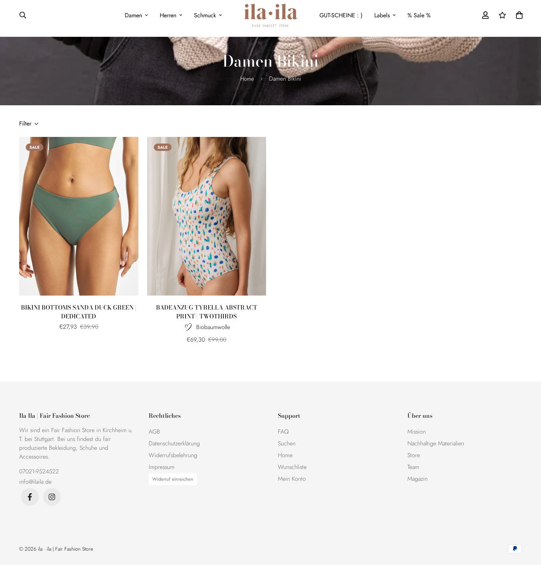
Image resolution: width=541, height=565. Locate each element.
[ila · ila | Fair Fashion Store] (270, 15)
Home (247, 79)
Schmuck (205, 15)
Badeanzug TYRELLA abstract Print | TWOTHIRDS (206, 312)
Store (413, 455)
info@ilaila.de (35, 481)
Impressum (161, 467)
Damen (133, 15)
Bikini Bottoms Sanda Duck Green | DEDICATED (79, 312)
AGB (154, 431)
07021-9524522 (39, 471)
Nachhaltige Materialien (435, 443)
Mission (416, 431)
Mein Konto (292, 478)
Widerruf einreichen (172, 479)
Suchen (287, 443)
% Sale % (419, 15)
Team (413, 467)
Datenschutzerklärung (174, 443)
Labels (382, 15)
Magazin (417, 478)
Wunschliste (292, 467)
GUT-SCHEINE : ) (341, 15)
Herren (168, 15)
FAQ (283, 431)
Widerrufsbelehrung (173, 455)
